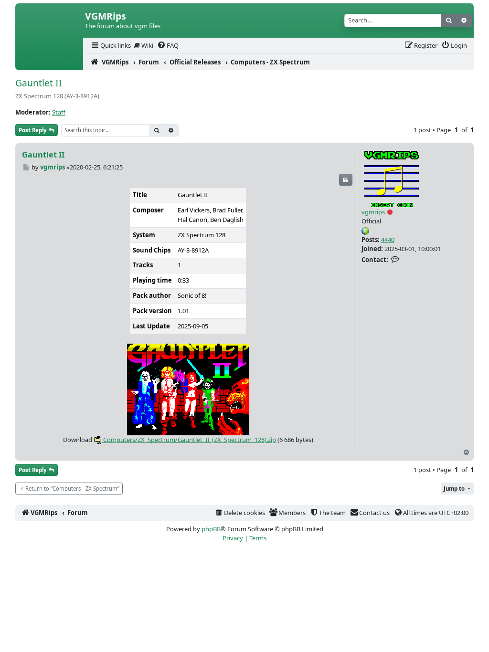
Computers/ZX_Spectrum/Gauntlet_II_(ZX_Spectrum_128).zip (189, 439)
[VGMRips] (49, 62)
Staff (58, 112)
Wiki (146, 45)
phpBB (211, 529)
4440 (387, 239)
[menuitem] (110, 45)
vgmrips (373, 212)
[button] (457, 488)
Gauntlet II (38, 82)
